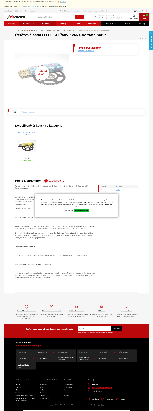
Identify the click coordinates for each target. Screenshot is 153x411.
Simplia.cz (101, 405)
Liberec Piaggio (124, 352)
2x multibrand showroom (26, 311)
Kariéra (42, 390)
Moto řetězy (56, 30)
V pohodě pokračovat (81, 210)
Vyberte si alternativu (85, 51)
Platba (17, 390)
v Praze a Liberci (75, 11)
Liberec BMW (83, 352)
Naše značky (43, 393)
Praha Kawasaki (63, 352)
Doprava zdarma (126, 311)
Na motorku (24, 30)
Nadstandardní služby (76, 311)
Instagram (109, 399)
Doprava (18, 387)
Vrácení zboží (20, 393)
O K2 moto (18, 11)
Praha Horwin (22, 358)
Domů (17, 30)
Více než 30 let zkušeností (51, 311)
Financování (67, 393)
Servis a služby (110, 24)
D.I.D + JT (119, 186)
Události (127, 24)
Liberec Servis (123, 358)
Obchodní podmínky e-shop (24, 396)
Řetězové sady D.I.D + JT (70, 30)
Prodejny (142, 24)
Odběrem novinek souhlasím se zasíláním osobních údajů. (96, 332)
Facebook (95, 399)
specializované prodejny (28, 345)
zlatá (118, 190)
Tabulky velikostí (45, 398)
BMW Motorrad (36, 6)
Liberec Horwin (42, 358)
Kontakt (32, 11)
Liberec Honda (42, 352)
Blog (26, 11)
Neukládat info (68, 210)
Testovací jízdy (68, 384)
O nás (41, 387)
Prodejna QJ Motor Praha (23, 366)
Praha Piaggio (103, 352)
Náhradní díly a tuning (37, 30)
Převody (48, 30)
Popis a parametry (28, 112)
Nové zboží (43, 384)
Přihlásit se (116, 329)
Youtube (122, 399)
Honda (26, 6)
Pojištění (66, 396)
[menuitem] (11, 23)
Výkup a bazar (68, 387)
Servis (66, 390)
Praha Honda (22, 352)
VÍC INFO (63, 2)
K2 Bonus (101, 311)
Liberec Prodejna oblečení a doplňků (84, 358)
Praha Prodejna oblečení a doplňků (65, 358)
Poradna (42, 396)
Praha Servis (103, 358)
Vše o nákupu (8, 11)
